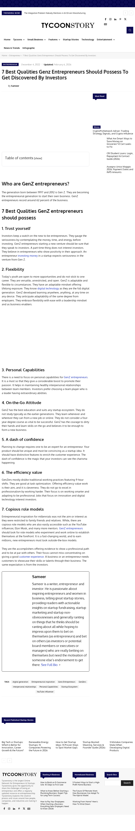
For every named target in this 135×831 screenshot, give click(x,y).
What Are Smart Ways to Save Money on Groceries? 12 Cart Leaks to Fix (119, 142)
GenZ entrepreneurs (76, 377)
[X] (125, 19)
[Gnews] (105, 24)
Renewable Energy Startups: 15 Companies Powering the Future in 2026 (40, 746)
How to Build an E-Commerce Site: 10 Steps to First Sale (53, 783)
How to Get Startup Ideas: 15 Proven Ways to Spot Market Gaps (67, 745)
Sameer (15, 85)
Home (4, 55)
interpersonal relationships (24, 687)
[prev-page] (4, 760)
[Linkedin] (115, 19)
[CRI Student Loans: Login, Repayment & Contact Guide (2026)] (99, 157)
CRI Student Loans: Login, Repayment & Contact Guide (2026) (120, 156)
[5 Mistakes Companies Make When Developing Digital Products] (121, 733)
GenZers (82, 682)
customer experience (31, 556)
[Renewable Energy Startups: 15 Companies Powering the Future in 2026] (40, 733)
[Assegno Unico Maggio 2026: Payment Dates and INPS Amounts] (99, 171)
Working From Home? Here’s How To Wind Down (85, 802)
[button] (130, 30)
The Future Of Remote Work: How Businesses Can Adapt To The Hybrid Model (86, 793)
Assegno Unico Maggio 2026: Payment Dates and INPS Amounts (120, 169)
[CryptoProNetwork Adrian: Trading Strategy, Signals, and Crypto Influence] (113, 113)
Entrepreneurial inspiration (43, 682)
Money (96, 127)
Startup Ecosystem (69, 687)
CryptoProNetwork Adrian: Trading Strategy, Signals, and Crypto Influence (113, 132)
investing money (28, 255)
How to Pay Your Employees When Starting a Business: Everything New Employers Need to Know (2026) (54, 805)
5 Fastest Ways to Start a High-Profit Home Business (86, 783)
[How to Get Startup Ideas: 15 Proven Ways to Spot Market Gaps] (67, 733)
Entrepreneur (15, 55)
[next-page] (9, 760)
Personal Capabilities (49, 687)
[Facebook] (105, 19)
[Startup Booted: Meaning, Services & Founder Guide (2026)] (94, 733)
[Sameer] (5, 85)
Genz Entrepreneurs (66, 682)
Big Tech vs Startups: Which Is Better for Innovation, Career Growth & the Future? (13, 746)
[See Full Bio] (60, 664)
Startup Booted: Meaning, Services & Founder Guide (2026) (94, 745)
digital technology (48, 288)
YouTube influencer (45, 691)
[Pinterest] (120, 19)
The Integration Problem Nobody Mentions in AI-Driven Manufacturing (54, 13)
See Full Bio (49, 665)
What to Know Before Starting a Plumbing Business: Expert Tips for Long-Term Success (54, 793)
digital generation (20, 682)
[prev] (125, 13)
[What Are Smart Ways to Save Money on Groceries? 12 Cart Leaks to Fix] (99, 143)
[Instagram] (110, 19)
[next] (131, 13)
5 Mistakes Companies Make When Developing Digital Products (121, 746)
